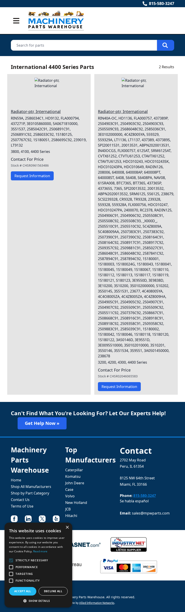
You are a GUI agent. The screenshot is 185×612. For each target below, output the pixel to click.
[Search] (165, 45)
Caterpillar (74, 469)
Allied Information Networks (96, 603)
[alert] (38, 565)
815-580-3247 (161, 3)
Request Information (32, 175)
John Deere (74, 483)
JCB (68, 509)
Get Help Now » (42, 423)
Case (69, 489)
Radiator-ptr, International (36, 111)
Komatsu (73, 476)
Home (16, 480)
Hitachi (71, 515)
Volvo (70, 496)
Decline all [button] (53, 591)
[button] (38, 600)
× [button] (67, 527)
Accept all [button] (22, 591)
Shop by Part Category (30, 493)
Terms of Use (22, 506)
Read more (40, 551)
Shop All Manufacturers (31, 486)
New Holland (76, 502)
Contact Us (20, 499)
